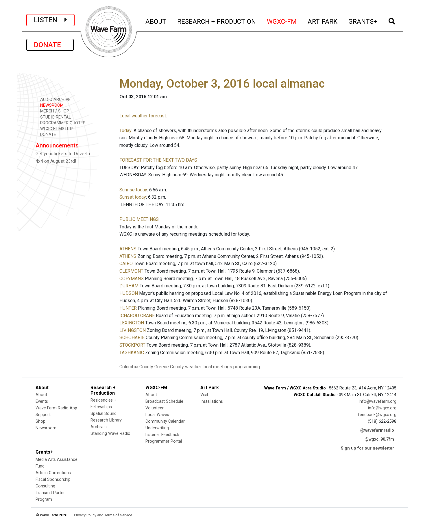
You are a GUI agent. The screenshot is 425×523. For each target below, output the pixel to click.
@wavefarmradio (377, 430)
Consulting (45, 486)
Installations (211, 401)
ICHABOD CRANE (137, 315)
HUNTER (128, 308)
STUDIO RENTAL (55, 117)
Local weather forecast (142, 116)
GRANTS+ (363, 21)
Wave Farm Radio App (56, 408)
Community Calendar (165, 421)
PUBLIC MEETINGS (139, 219)
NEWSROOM (51, 105)
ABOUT (156, 21)
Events (42, 401)
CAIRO (126, 263)
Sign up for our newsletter (367, 448)
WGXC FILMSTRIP (56, 128)
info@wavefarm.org (377, 401)
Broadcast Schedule (164, 401)
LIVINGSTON (132, 330)
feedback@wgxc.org (377, 414)
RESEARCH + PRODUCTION (216, 21)
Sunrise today (133, 190)
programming (246, 366)
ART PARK (323, 21)
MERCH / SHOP (54, 111)
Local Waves (157, 414)
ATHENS (127, 249)
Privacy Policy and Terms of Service (103, 515)
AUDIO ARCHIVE (55, 99)
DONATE (50, 45)
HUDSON (128, 293)
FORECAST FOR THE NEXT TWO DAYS (158, 160)
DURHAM (128, 286)
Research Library (106, 420)
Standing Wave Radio (110, 433)
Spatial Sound (103, 413)
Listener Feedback (162, 434)
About (41, 394)
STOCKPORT (132, 345)
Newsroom (46, 428)
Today (125, 130)
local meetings (217, 366)
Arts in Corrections (53, 472)
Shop (40, 421)
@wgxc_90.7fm (379, 439)
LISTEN (49, 20)
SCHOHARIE (132, 337)
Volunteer (154, 408)
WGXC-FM (282, 21)
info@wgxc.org (382, 408)
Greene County (169, 366)
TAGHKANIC (131, 352)
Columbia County (136, 366)
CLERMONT (131, 271)
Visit (204, 394)
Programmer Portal (163, 441)
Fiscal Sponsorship (53, 479)
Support (43, 414)
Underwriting (157, 428)
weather (193, 366)
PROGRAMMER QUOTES (62, 123)
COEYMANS (131, 278)
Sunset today (132, 197)
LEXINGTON (131, 323)
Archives (98, 426)
